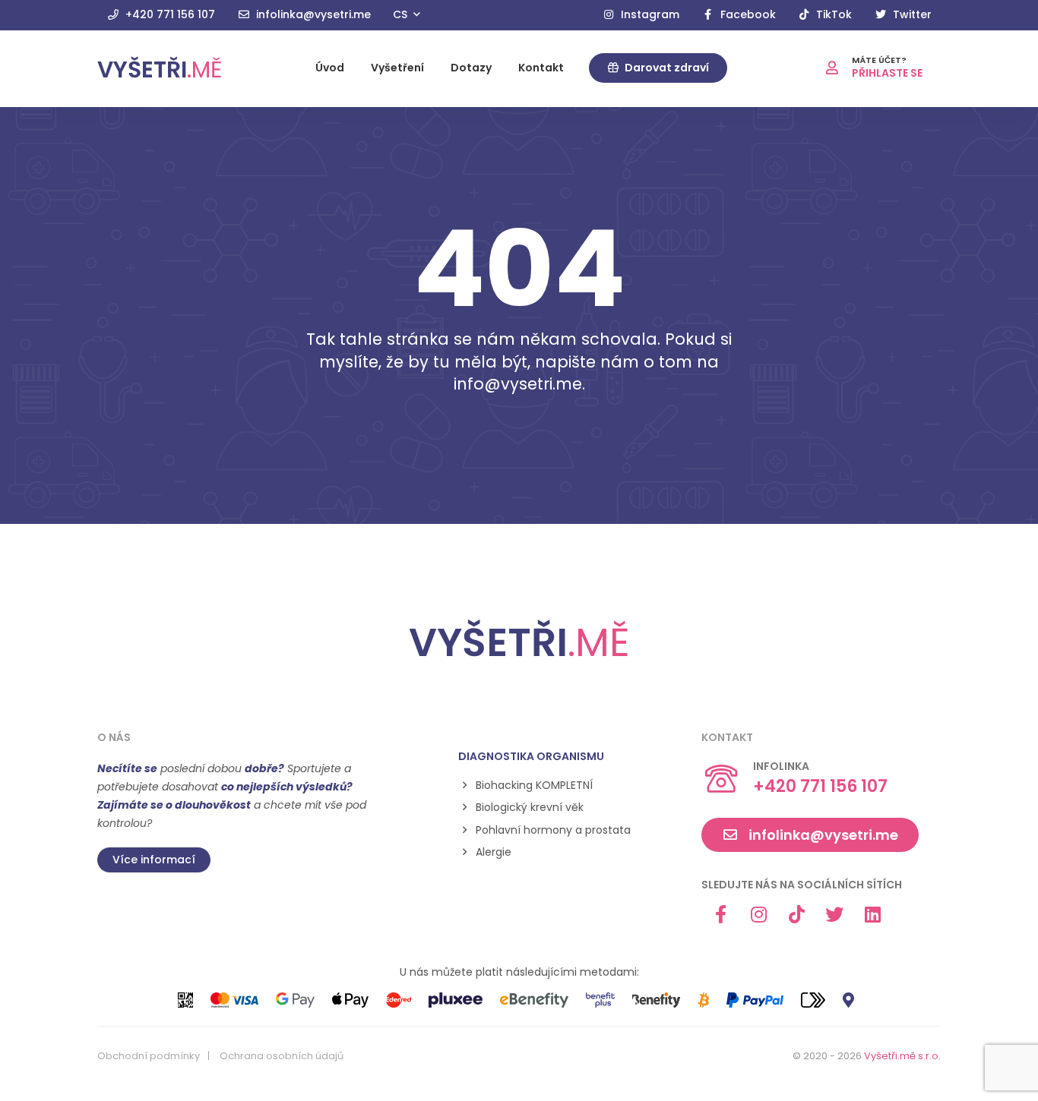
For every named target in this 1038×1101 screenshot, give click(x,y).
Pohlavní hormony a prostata (553, 830)
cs (401, 14)
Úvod (329, 67)
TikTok (832, 14)
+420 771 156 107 (168, 14)
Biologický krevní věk (530, 807)
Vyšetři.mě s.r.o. (902, 1056)
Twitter (911, 14)
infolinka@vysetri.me (312, 14)
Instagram (648, 14)
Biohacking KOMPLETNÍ (534, 785)
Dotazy (471, 67)
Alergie (493, 852)
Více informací (153, 859)
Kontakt (541, 67)
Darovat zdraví (665, 67)
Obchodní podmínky (148, 1056)
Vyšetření (397, 67)
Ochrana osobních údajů (281, 1056)
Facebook (746, 14)
